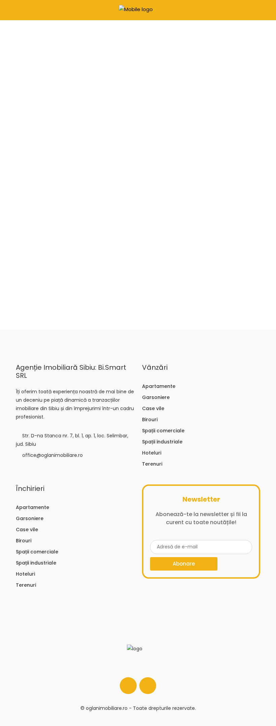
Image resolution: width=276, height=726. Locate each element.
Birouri (150, 419)
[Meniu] (10, 10)
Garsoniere (156, 397)
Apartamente (158, 386)
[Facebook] (128, 685)
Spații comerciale (163, 430)
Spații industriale (162, 441)
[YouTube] (147, 685)
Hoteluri (151, 452)
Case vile (153, 408)
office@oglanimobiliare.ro (52, 455)
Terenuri (152, 464)
